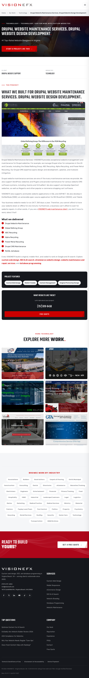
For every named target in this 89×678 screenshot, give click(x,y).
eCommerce (61, 485)
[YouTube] (19, 595)
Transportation (36, 521)
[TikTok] (24, 595)
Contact (50, 645)
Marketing (21, 503)
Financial (52, 491)
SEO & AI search (27, 260)
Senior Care (63, 515)
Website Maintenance (54, 607)
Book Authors (39, 479)
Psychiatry (79, 509)
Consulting (23, 485)
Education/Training (77, 485)
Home (4, 13)
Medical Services (53, 503)
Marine (9, 503)
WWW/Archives (53, 521)
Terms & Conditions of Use (11, 661)
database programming (30, 263)
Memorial (79, 503)
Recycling (11, 515)
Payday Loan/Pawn (25, 509)
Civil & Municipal (75, 479)
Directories (47, 485)
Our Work (12, 13)
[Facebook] (4, 595)
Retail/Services (25, 515)
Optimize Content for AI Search (13, 627)
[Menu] (85, 4)
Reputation (51, 632)
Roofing (39, 515)
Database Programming (55, 603)
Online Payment (53, 661)
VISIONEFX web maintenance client (53, 209)
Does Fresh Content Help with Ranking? (16, 645)
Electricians (11, 491)
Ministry (67, 503)
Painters (9, 509)
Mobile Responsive (53, 585)
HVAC (24, 497)
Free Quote (51, 649)
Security (50, 515)
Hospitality (12, 497)
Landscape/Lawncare (51, 497)
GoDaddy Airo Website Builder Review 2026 (17, 632)
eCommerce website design (47, 260)
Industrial (34, 497)
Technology (23, 13)
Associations (13, 479)
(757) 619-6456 (44, 306)
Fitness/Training (67, 491)
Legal (66, 497)
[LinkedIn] (14, 595)
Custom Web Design (54, 581)
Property (66, 509)
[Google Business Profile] (30, 595)
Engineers (24, 491)
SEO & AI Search (53, 594)
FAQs (49, 641)
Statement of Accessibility (34, 661)
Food (80, 491)
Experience (51, 636)
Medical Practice (36, 503)
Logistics (77, 497)
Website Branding (53, 599)
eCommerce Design (54, 590)
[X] (9, 595)
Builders (26, 479)
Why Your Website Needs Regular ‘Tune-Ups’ (18, 641)
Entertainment (38, 491)
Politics (55, 509)
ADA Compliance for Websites (12, 636)
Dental (35, 485)
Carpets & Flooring (57, 479)
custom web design (10, 260)
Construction (9, 485)
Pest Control (42, 509)
